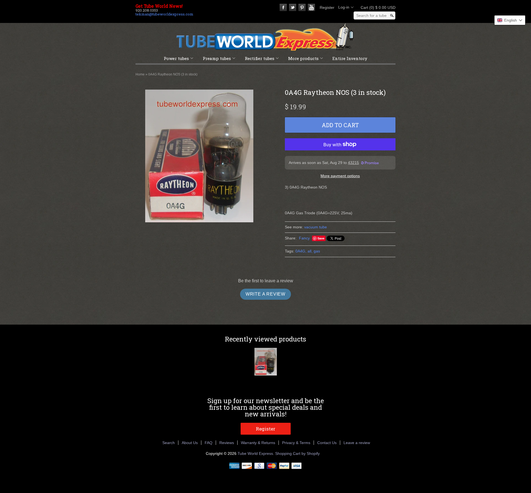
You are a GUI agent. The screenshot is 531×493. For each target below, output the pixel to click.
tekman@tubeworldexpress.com (164, 14)
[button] (509, 20)
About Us (190, 442)
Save (320, 238)
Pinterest (302, 7)
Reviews (226, 442)
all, (310, 251)
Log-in (343, 7)
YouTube (311, 7)
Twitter (292, 7)
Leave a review (356, 442)
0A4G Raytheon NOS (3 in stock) (172, 74)
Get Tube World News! (159, 6)
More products (303, 58)
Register (327, 7)
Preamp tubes (217, 58)
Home (140, 74)
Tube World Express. (256, 453)
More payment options (340, 176)
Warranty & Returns (258, 442)
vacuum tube (315, 227)
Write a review (265, 294)
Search (168, 442)
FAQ (208, 442)
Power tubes (176, 58)
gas (317, 251)
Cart (376, 7)
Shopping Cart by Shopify (297, 453)
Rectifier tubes (259, 58)
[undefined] (199, 157)
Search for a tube (371, 15)
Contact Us (327, 442)
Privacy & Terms (296, 442)
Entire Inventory (349, 58)
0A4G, (300, 251)
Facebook (283, 7)
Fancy (304, 238)
